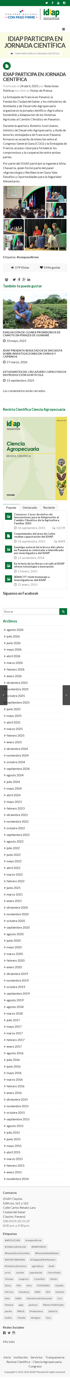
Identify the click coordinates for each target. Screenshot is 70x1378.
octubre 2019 (16, 987)
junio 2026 (14, 643)
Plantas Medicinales (53, 1304)
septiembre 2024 (18, 768)
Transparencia (54, 1357)
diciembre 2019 (17, 973)
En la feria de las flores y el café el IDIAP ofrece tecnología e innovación (39, 565)
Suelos (8, 1317)
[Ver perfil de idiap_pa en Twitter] (9, 1332)
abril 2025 (13, 722)
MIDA (18, 1298)
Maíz (7, 1298)
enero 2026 (14, 676)
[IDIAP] (32, 14)
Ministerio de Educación (39, 1298)
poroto (8, 1311)
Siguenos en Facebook (20, 593)
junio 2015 (14, 1139)
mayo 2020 (14, 947)
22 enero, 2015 (28, 584)
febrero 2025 (15, 735)
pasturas (33, 1304)
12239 (60, 528)
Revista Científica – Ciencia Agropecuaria (33, 1362)
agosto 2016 (15, 1053)
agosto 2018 (15, 1007)
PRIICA (20, 1311)
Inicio (7, 1357)
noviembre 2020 (18, 914)
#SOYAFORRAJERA (15, 1259)
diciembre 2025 (17, 682)
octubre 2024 (16, 762)
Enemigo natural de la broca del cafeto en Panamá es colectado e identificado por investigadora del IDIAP (39, 550)
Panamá (9, 1304)
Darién (53, 1279)
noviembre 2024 (18, 755)
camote (20, 1272)
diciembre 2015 (17, 1099)
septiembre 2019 (18, 993)
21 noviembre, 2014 (31, 557)
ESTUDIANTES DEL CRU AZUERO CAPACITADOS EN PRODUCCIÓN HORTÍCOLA (34, 373)
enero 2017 (14, 1046)
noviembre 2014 (18, 1179)
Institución (21, 1357)
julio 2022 (13, 848)
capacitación (35, 1272)
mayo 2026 (14, 649)
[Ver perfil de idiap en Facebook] (4, 1332)
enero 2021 (14, 901)
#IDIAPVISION (39, 1246)
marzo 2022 (15, 874)
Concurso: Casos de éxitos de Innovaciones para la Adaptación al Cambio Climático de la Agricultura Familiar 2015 (36, 519)
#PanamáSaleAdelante (47, 1253)
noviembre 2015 (18, 1106)
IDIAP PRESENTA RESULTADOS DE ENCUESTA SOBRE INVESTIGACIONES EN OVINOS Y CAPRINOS (32, 353)
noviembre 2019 (18, 980)
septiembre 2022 (18, 834)
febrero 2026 (15, 669)
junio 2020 (14, 940)
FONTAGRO (43, 1285)
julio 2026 (13, 636)
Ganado (59, 1285)
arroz (7, 1272)
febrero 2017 (15, 1040)
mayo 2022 (14, 861)
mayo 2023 (14, 801)
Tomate (21, 1317)
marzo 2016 (15, 1079)
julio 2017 (13, 1020)
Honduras (24, 1291)
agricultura (37, 1266)
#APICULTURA (12, 1240)
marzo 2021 (15, 894)
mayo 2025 (14, 715)
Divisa (8, 1285)
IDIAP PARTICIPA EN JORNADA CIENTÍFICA (34, 76)
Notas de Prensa (41, 90)
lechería (60, 1291)
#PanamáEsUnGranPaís (17, 1253)
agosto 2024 (15, 775)
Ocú (59, 1298)
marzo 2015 (15, 1159)
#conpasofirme (28, 257)
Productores (36, 1311)
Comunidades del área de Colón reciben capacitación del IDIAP (34, 535)
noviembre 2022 (18, 821)
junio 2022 (14, 854)
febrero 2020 (15, 960)
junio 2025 (14, 709)
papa (21, 1304)
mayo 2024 (14, 788)
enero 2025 (14, 742)
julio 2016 (13, 1060)
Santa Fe (52, 1311)
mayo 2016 (14, 1073)
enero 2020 (14, 967)
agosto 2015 (15, 1126)
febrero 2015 (15, 1165)
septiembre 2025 (18, 702)
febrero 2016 (15, 1086)
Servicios (37, 1357)
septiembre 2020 (18, 927)
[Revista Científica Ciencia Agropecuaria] (35, 458)
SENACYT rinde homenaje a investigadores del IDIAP (32, 578)
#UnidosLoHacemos (15, 1266)
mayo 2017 (14, 1026)
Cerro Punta (54, 1272)
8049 (61, 541)
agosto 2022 (15, 841)
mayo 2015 (14, 1146)
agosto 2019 (15, 1000)
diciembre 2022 (17, 815)
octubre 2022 (16, 828)
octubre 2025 (16, 696)
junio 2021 (14, 887)
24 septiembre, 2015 (31, 541)
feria (29, 1285)
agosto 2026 (15, 629)
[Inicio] (11, 53)
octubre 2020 (16, 921)
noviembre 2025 (18, 689)
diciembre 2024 (17, 748)
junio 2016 (14, 1066)
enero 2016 (14, 1093)
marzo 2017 (15, 1033)
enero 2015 (14, 1172)
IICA (48, 1291)
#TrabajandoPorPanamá (42, 1259)
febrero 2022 (15, 881)
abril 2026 (13, 656)
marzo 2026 (15, 662)
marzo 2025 (15, 729)
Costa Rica (39, 1279)
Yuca (48, 1317)
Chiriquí (9, 1279)
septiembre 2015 (18, 1119)
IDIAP (37, 1291)
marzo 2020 (15, 954)
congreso (24, 1279)
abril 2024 (13, 795)
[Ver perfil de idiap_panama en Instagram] (13, 1332)
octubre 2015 (16, 1112)
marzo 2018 (15, 1013)
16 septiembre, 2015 (31, 528)
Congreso (35, 1366)
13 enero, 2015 (28, 571)
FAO (19, 1285)
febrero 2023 (15, 808)
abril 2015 (13, 1152)
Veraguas (35, 1317)
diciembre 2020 (17, 907)
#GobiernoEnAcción (15, 1246)
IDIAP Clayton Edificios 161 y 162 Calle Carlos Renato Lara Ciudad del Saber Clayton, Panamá (19, 1207)
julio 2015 (13, 1132)
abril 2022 (13, 868)
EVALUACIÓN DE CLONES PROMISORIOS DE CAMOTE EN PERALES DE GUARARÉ (31, 334)
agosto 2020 (15, 934)
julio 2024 (13, 782)
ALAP (51, 1266)
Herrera (9, 1291)
